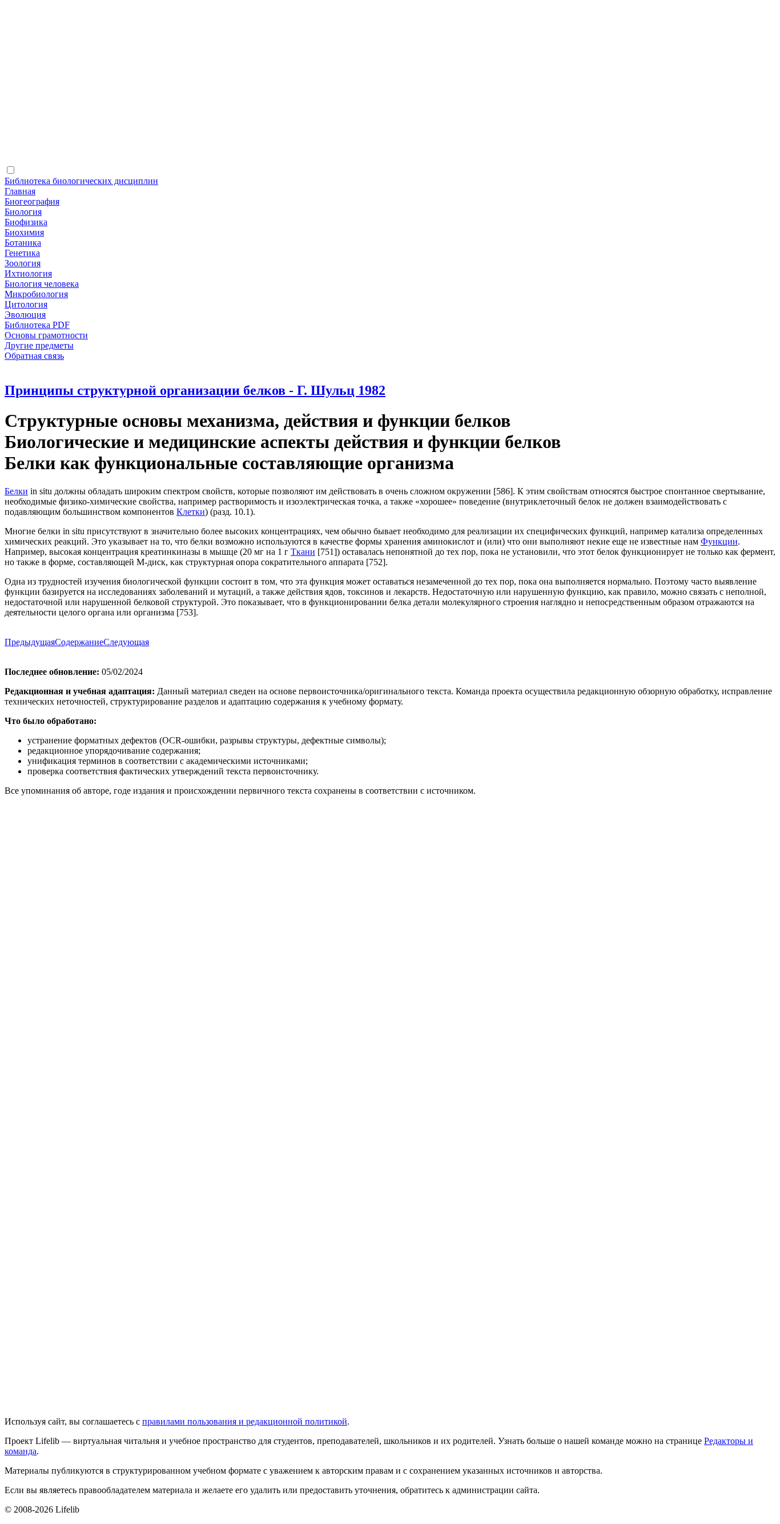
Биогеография (32, 201)
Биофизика (26, 222)
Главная (20, 191)
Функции (719, 541)
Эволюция (25, 314)
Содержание (79, 642)
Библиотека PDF (37, 325)
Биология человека (42, 284)
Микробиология (36, 294)
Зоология (23, 263)
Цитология (26, 304)
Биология (23, 212)
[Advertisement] (347, 85)
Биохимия (24, 232)
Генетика (22, 253)
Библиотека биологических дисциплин (81, 181)
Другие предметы (39, 345)
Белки (16, 491)
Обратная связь (34, 356)
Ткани (303, 552)
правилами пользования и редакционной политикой (244, 1421)
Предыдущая (30, 642)
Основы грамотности (46, 335)
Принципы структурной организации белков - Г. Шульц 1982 (195, 390)
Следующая (126, 642)
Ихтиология (28, 273)
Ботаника (23, 242)
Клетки (190, 512)
